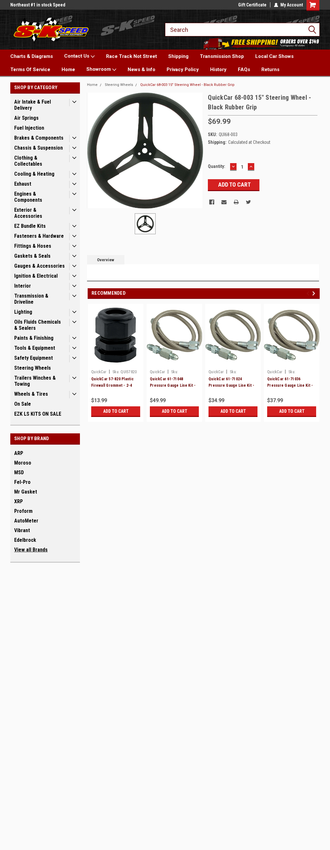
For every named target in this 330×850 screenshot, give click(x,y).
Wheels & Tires (31, 394)
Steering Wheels (32, 368)
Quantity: (216, 166)
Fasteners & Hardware (39, 236)
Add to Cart (116, 411)
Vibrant (22, 530)
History (218, 69)
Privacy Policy (183, 69)
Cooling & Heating (34, 174)
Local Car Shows (274, 56)
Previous (308, 293)
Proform (23, 511)
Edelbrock (25, 540)
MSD (19, 472)
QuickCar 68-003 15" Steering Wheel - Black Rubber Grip (187, 85)
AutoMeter (26, 521)
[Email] (224, 202)
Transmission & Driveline (31, 299)
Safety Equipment (33, 358)
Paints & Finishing (33, 338)
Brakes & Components (38, 138)
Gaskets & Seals (32, 256)
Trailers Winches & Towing (35, 381)
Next (314, 293)
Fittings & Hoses (32, 246)
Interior (22, 286)
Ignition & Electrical (36, 276)
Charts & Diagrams (31, 56)
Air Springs (26, 118)
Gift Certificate (252, 4)
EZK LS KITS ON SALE (37, 414)
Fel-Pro (22, 482)
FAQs (244, 69)
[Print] (236, 202)
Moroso (22, 463)
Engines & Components (28, 197)
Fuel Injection (29, 128)
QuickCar (98, 372)
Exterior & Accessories (28, 213)
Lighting (23, 312)
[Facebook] (211, 202)
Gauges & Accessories (39, 266)
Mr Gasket (25, 492)
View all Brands (31, 550)
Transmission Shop (222, 56)
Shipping (178, 56)
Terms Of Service (30, 69)
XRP (18, 501)
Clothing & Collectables (28, 161)
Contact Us (77, 56)
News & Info (141, 69)
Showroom (99, 69)
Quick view (174, 362)
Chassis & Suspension (38, 148)
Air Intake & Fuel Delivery (32, 105)
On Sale (22, 404)
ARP (18, 453)
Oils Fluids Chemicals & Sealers (37, 325)
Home (68, 69)
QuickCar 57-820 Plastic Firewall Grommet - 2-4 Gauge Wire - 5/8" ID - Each (115, 385)
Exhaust (22, 184)
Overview (105, 259)
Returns (270, 69)
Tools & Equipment (34, 348)
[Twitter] (248, 202)
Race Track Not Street (131, 56)
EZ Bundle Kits (30, 226)
